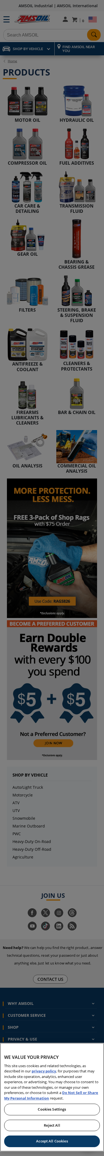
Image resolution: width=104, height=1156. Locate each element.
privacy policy (44, 1071)
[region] (52, 1097)
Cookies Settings (52, 1109)
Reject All (52, 1125)
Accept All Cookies (52, 1141)
